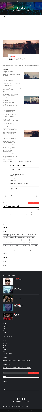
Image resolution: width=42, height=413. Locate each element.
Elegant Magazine (26, 410)
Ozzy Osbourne (5, 332)
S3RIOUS (14, 248)
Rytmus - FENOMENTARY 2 (7, 248)
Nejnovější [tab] (9, 275)
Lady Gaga (4, 328)
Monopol (23, 242)
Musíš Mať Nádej (29, 242)
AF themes (32, 410)
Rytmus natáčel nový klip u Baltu (16, 179)
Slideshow (23, 360)
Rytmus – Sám (16, 288)
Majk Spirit (10, 242)
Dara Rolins (34, 234)
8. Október (5, 234)
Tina (4, 250)
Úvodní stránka (12, 1)
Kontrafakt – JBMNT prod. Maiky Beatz (17, 174)
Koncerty (15, 278)
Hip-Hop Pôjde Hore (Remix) (20, 237)
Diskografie (23, 1)
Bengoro (23, 234)
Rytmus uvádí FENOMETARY (12, 196)
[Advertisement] (21, 26)
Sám (28, 248)
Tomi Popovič (8, 250)
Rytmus (30, 1)
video (26, 161)
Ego (4, 237)
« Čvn (3, 224)
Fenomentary (12, 237)
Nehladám (11, 161)
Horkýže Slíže (5, 326)
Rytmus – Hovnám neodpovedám (29, 196)
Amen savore (13, 234)
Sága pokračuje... (24, 248)
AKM (9, 234)
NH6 (3, 330)
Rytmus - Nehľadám (20, 161)
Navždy (12, 245)
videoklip (29, 161)
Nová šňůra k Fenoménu (18, 279)
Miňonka (11, 61)
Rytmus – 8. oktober (13, 188)
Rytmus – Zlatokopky (17, 297)
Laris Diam (5, 242)
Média (27, 1)
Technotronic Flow (34, 248)
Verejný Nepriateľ (15, 250)
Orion (29, 245)
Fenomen (6, 161)
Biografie (17, 1)
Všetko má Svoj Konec (31, 250)
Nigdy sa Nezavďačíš (23, 245)
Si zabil (18, 248)
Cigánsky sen (28, 234)
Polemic (4, 334)
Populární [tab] (4, 275)
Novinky (18, 278)
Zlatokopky (5, 253)
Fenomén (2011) (16, 314)
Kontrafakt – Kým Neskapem (15, 169)
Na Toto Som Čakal (6, 245)
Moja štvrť (18, 242)
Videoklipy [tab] (13, 275)
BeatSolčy (18, 234)
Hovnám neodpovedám (30, 237)
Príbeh (32, 245)
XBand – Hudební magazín (7, 336)
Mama (14, 242)
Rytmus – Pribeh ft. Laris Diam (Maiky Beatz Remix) (19, 183)
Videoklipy (12, 56)
